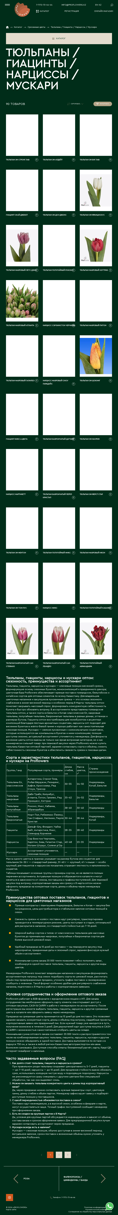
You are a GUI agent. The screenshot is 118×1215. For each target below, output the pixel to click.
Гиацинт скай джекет (17, 215)
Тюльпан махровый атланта (20, 325)
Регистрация (72, 11)
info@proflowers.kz (74, 5)
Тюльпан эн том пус (16, 608)
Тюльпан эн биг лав (90, 160)
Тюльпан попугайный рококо (58, 270)
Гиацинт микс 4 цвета (17, 439)
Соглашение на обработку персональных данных (90, 1212)
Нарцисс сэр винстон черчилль (59, 325)
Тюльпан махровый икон (92, 553)
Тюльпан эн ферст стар (91, 494)
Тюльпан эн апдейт (53, 160)
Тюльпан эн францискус (92, 215)
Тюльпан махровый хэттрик (94, 270)
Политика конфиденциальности (98, 1207)
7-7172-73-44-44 (44, 5)
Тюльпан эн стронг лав (18, 160)
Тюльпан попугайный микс (57, 553)
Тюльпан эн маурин (90, 439)
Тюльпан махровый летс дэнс (21, 270)
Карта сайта (11, 1209)
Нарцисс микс (50, 608)
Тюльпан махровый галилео (20, 380)
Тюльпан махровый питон (93, 325)
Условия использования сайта (98, 1209)
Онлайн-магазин (103, 11)
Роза (27, 1179)
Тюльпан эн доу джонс (55, 215)
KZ (100, 5)
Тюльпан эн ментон (16, 553)
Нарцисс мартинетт (16, 494)
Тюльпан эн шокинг (90, 380)
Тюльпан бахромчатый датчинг (58, 439)
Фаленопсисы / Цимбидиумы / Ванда (76, 1178)
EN (96, 5)
